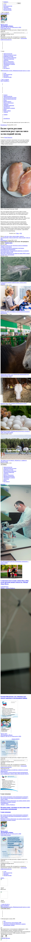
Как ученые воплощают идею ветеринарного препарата (14, 796)
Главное (5, 95)
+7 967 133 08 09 (5, 79)
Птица (5, 100)
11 (4, 763)
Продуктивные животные (9, 57)
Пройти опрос (8, 243)
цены (10, 236)
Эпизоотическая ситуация (9, 55)
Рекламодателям (7, 10)
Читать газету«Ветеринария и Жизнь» (7, 25)
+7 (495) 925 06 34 (5, 904)
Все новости (6, 68)
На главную (3, 464)
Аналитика (6, 65)
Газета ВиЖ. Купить (6, 28)
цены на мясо (15, 236)
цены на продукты (13, 237)
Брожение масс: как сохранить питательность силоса (14, 403)
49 (4, 864)
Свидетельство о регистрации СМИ (12, 922)
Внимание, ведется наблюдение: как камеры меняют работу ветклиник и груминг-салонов (15, 801)
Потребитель (6, 106)
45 (1, 35)
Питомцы (3, 564)
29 (1, 763)
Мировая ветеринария (8, 62)
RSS (4, 921)
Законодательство (7, 53)
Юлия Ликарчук (8, 137)
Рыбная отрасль (7, 101)
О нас (4, 4)
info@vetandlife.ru (5, 13)
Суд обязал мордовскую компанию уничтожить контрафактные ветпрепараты (12, 249)
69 (4, 35)
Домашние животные (8, 59)
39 (1, 864)
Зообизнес (6, 60)
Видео (5, 66)
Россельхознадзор (7, 6)
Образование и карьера (9, 64)
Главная (5, 114)
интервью (3, 484)
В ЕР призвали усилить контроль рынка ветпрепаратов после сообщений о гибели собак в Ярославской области (15, 773)
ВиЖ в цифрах (7, 110)
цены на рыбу (22, 237)
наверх (3, 878)
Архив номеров (7, 8)
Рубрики (5, 1)
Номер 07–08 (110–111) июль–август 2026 (11, 27)
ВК (21, 233)
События (5, 112)
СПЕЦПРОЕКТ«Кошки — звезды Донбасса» (8, 587)
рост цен (6, 236)
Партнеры (5, 7)
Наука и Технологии (8, 61)
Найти (19, 3)
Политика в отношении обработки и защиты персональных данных (14, 924)
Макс (17, 233)
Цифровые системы (8, 56)
